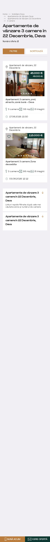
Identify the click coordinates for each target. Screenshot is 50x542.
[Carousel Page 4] (26, 93)
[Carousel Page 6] (31, 93)
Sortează (36, 51)
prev (8, 83)
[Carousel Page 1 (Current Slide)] (18, 93)
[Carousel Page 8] (33, 155)
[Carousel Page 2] (21, 93)
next (41, 83)
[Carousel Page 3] (23, 93)
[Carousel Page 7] (31, 155)
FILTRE (13, 51)
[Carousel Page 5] (28, 93)
